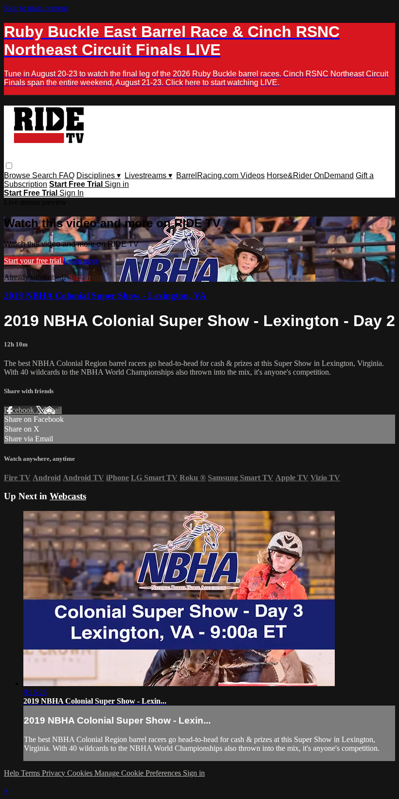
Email (53, 410)
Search (45, 175)
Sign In (71, 193)
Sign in (117, 184)
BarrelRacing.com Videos (220, 175)
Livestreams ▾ (148, 175)
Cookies (80, 773)
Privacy (54, 773)
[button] (9, 166)
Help (12, 773)
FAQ (66, 175)
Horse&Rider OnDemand (310, 175)
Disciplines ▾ (98, 175)
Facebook (20, 410)
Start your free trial (33, 260)
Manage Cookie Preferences (138, 773)
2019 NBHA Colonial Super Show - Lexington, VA (105, 296)
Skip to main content (35, 8)
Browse (18, 175)
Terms (31, 773)
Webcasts (68, 496)
